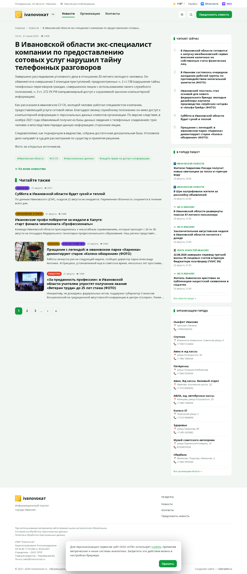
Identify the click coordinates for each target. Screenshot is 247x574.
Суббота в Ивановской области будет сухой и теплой (60, 193)
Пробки (192, 3)
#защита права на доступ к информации (125, 158)
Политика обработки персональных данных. (40, 535)
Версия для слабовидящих (79, 3)
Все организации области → (188, 471)
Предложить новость (175, 516)
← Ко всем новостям (30, 169)
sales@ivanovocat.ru (34, 559)
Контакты (112, 14)
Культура (53, 244)
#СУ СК (54, 158)
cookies (156, 546)
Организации (90, 14)
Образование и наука (29, 214)
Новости (68, 14)
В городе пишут (188, 152)
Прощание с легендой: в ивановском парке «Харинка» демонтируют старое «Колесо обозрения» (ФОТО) (94, 251)
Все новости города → (185, 298)
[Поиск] (191, 14)
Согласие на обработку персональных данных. (41, 531)
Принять (168, 563)
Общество (54, 273)
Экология (22, 188)
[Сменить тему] (182, 14)
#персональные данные (79, 158)
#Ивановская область (30, 158)
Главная (20, 28)
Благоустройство (73, 244)
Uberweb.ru (225, 569)
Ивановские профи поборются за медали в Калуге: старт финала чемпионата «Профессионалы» (58, 221)
